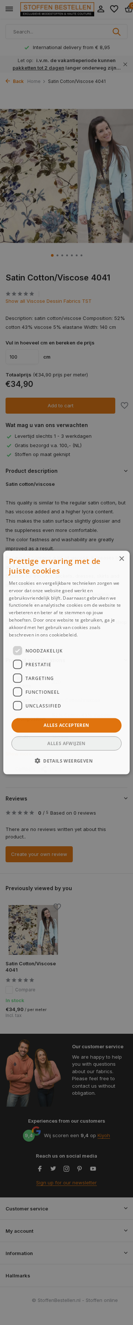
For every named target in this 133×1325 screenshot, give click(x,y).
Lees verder (92, 634)
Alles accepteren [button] (66, 725)
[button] (66, 760)
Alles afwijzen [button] (66, 743)
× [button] (121, 559)
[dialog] (66, 662)
